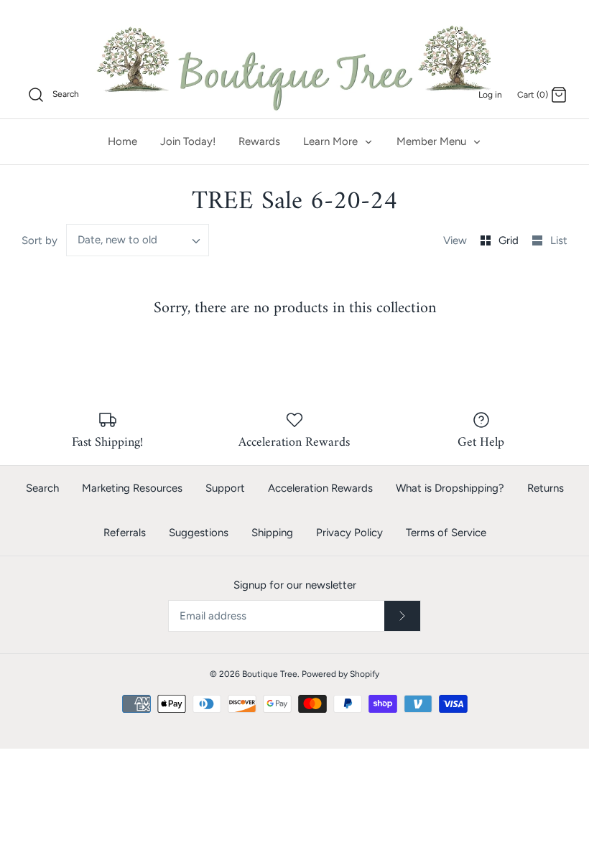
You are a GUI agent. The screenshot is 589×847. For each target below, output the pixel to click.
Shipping (272, 532)
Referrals (124, 532)
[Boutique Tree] (294, 66)
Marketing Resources (132, 488)
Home (122, 141)
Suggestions (198, 532)
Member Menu (432, 141)
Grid (509, 240)
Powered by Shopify (340, 674)
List (558, 240)
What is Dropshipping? (450, 488)
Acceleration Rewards (320, 488)
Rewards (259, 141)
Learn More (332, 141)
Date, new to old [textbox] (117, 239)
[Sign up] (402, 616)
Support (225, 488)
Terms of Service (446, 532)
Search (42, 488)
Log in (490, 95)
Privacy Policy (349, 532)
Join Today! (187, 141)
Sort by (39, 240)
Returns (545, 488)
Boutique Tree (269, 674)
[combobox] (138, 240)
